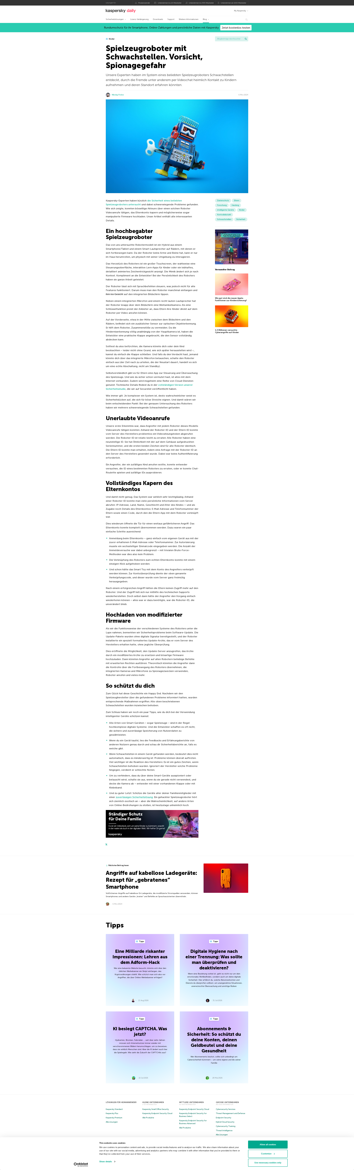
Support (170, 19)
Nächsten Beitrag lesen (118, 865)
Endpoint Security (223, 1118)
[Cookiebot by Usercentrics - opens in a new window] (81, 1165)
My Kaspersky (240, 11)
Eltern (236, 200)
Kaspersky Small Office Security (155, 1109)
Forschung (222, 205)
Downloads (158, 19)
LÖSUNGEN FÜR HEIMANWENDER (121, 1102)
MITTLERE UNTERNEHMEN (191, 1102)
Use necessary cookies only (267, 1162)
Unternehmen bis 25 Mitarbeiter (169, 3)
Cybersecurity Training (225, 1126)
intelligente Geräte (225, 210)
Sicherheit (240, 219)
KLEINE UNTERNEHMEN (153, 1102)
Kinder (111, 39)
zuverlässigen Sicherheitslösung (134, 797)
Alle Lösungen (112, 1122)
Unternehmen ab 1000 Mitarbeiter (233, 3)
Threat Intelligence (224, 1130)
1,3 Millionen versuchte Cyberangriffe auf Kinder (227, 331)
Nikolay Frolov (118, 95)
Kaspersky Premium (114, 1118)
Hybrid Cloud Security (225, 1122)
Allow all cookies (268, 1144)
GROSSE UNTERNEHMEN (227, 1102)
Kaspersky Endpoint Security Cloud (157, 1113)
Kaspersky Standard (114, 1109)
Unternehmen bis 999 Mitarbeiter (201, 3)
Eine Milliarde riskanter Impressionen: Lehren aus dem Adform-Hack (140, 957)
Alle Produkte (148, 1118)
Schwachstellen (224, 219)
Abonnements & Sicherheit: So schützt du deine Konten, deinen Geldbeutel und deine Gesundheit (214, 1039)
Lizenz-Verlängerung (139, 19)
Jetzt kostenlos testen (236, 27)
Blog (205, 19)
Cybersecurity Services (225, 1109)
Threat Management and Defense (230, 1113)
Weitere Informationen (188, 19)
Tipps (141, 941)
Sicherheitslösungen (115, 19)
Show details (105, 1161)
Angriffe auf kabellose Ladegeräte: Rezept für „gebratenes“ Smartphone (151, 880)
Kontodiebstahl (224, 214)
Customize (266, 1153)
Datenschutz (223, 200)
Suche (245, 38)
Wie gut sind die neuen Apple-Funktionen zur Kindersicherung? (231, 299)
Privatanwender (144, 3)
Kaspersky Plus (112, 1113)
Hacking (235, 205)
